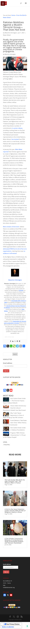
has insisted (15, 139)
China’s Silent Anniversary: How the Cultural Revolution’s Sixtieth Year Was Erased (14, 408)
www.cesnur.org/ (9, 337)
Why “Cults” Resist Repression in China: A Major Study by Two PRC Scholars (13, 415)
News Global (7, 17)
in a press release (17, 128)
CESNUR (21, 290)
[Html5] (19, 341)
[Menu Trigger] (3, 3)
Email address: (7, 363)
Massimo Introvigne (11, 33)
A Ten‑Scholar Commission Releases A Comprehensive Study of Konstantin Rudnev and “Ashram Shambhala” (14, 541)
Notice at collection (8, 627)
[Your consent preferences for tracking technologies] (27, 626)
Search (15, 354)
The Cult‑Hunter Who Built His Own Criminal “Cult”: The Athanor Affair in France (15, 481)
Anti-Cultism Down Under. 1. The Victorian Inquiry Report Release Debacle (14, 401)
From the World (21, 15)
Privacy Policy (7, 444)
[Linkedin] (13, 341)
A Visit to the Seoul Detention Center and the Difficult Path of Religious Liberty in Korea (15, 510)
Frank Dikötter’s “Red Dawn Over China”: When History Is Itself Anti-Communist (15, 423)
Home (13, 15)
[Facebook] (10, 341)
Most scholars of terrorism (11, 227)
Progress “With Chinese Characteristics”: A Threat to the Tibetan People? (14, 435)
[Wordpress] (17, 341)
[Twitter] (15, 341)
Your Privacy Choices (13, 624)
